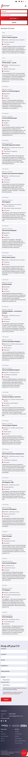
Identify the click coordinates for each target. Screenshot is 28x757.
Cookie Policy (17, 693)
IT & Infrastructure (18, 743)
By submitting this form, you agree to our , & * (13, 693)
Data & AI (17, 736)
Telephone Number (5, 671)
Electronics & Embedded (20, 740)
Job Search (3, 733)
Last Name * (3, 654)
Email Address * (4, 665)
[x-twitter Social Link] (3, 721)
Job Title (3, 660)
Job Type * (3, 677)
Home (2, 731)
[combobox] (14, 680)
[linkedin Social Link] (1, 721)
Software (17, 731)
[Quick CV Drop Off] (16, 1)
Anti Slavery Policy (4, 753)
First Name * (4, 648)
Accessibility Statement (5, 754)
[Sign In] (19, 1)
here (16, 689)
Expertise (3, 740)
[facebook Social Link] (5, 721)
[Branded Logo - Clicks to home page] (5, 6)
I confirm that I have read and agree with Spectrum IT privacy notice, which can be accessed (15, 689)
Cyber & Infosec (18, 738)
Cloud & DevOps (18, 733)
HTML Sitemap (11, 753)
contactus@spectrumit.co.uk (16, 716)
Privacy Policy (10, 693)
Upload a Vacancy (4, 736)
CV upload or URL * (5, 682)
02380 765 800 (12, 713)
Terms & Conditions (4, 752)
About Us (3, 738)
